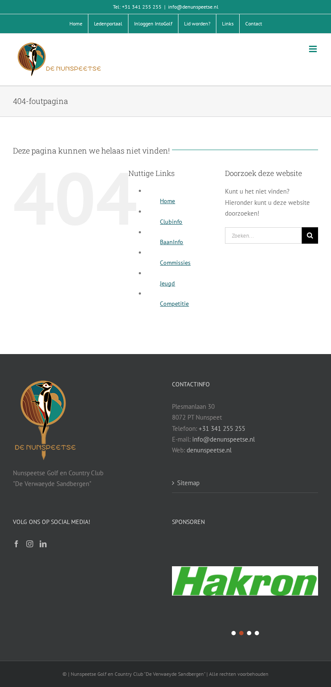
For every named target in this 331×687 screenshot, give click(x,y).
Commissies (175, 263)
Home (167, 201)
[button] (245, 582)
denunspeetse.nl (209, 450)
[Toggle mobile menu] (313, 48)
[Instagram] (29, 543)
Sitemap (188, 483)
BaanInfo (171, 242)
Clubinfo (171, 222)
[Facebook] (16, 543)
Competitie (174, 303)
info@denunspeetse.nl (193, 6)
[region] (245, 588)
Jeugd (167, 283)
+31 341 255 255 (222, 428)
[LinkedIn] (43, 543)
